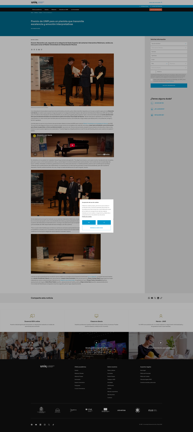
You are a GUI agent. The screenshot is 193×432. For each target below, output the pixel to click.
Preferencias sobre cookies (96, 227)
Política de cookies (87, 216)
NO (89, 222)
